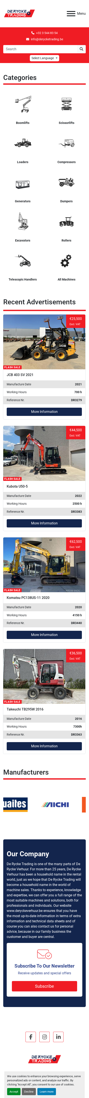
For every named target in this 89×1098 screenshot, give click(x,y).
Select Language (43, 58)
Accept (14, 1091)
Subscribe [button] (44, 986)
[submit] (81, 49)
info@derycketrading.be (47, 39)
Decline (28, 1091)
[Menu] (71, 13)
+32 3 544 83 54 (47, 33)
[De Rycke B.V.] (44, 1059)
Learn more (47, 1091)
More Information (44, 412)
